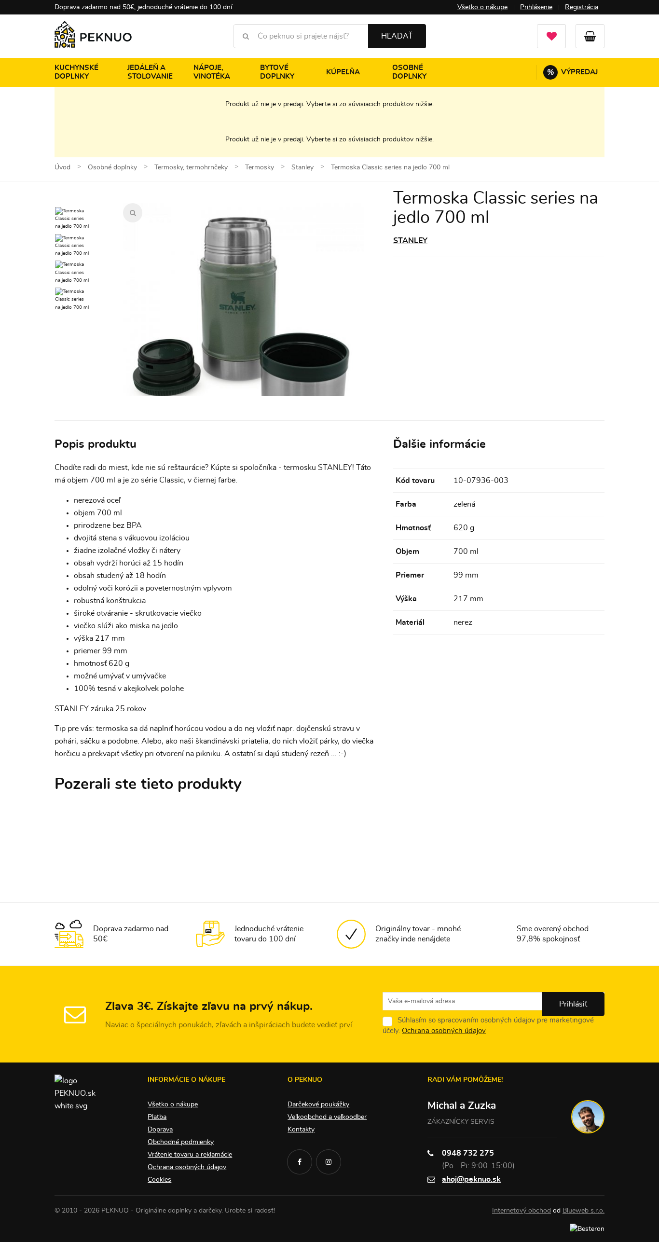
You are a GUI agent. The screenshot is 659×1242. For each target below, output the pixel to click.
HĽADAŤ (397, 36)
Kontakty (301, 1129)
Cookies (159, 1179)
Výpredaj (572, 72)
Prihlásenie (536, 7)
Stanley (410, 241)
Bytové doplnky (277, 72)
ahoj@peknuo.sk (471, 1179)
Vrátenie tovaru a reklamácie (190, 1154)
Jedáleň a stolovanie (150, 72)
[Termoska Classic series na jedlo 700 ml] (243, 323)
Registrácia (581, 7)
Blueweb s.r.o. (583, 1210)
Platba (157, 1117)
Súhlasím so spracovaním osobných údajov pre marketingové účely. (488, 1026)
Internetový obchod (521, 1210)
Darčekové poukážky (318, 1104)
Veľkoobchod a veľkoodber (327, 1117)
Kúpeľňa (343, 72)
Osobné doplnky (409, 72)
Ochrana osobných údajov (444, 1031)
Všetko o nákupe (482, 7)
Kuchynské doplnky (76, 72)
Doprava (160, 1129)
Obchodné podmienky (181, 1142)
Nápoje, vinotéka (211, 72)
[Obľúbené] (551, 36)
